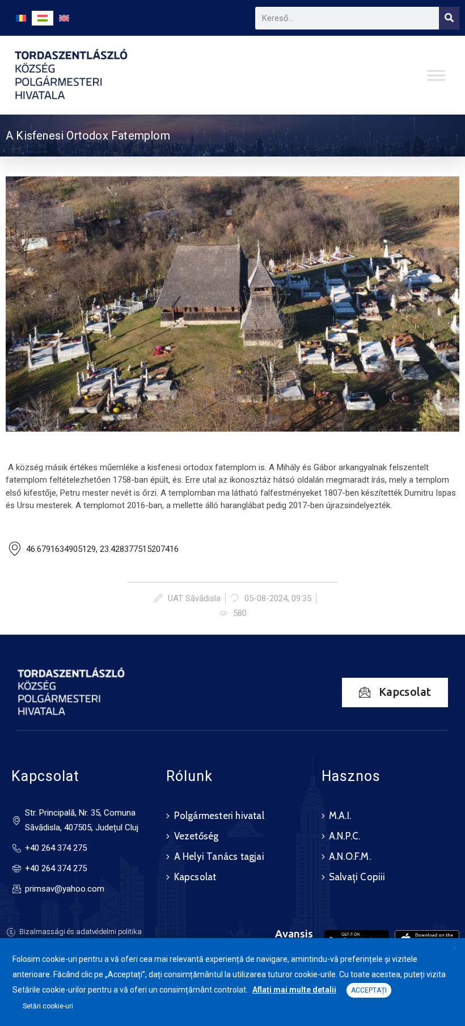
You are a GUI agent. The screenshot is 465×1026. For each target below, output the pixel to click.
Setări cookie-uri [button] (48, 1006)
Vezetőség (196, 836)
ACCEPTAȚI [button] (369, 990)
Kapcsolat (195, 877)
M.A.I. (340, 815)
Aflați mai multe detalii (294, 989)
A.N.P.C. (345, 836)
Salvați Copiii (357, 877)
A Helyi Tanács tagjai (219, 856)
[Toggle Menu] (436, 75)
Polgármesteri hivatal (219, 815)
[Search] (449, 18)
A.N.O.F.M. (350, 856)
